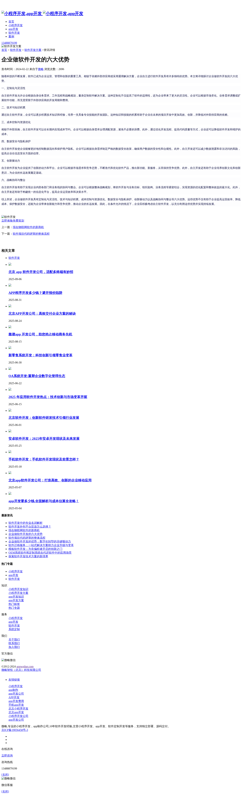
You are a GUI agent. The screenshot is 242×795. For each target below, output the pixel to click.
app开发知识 (16, 596)
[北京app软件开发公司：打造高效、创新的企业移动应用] (10, 472)
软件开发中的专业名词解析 (26, 522)
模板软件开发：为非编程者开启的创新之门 (35, 548)
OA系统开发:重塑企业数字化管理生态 (37, 376)
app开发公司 (16, 693)
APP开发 (14, 697)
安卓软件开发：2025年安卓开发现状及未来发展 (44, 438)
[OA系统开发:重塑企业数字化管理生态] (10, 368)
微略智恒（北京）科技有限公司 (21, 669)
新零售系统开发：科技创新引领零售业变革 (40, 355)
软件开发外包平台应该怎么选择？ (30, 526)
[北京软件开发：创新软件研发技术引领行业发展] (10, 410)
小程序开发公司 (18, 715)
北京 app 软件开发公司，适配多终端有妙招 (41, 272)
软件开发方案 (32, 49)
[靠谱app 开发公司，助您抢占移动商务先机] (10, 327)
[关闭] (5, 774)
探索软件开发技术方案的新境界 (28, 556)
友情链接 (14, 679)
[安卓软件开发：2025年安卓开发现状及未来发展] (10, 431)
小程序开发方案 (18, 592)
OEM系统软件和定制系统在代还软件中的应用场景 (40, 552)
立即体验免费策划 (12, 220)
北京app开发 (16, 712)
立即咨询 (7, 755)
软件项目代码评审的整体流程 (31, 233)
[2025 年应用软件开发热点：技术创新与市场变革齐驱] (10, 389)
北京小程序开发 (18, 708)
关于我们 (14, 639)
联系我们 (14, 643)
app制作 (13, 689)
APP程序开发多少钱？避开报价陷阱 (35, 293)
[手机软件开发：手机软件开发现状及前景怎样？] (10, 452)
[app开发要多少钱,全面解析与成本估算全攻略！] (10, 493)
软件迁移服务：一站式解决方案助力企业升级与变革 (41, 545)
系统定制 (14, 629)
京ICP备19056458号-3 (14, 729)
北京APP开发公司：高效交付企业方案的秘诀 (42, 313)
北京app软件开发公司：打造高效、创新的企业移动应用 (50, 480)
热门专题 (14, 607)
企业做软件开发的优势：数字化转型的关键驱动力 (40, 541)
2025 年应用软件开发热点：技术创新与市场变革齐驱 (48, 397)
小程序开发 (16, 25)
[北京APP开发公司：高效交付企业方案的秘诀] (10, 306)
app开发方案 (16, 600)
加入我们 (14, 646)
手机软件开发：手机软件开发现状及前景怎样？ (44, 459)
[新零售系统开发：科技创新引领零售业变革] (10, 347)
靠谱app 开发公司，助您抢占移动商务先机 (40, 334)
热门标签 (14, 604)
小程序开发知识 (18, 589)
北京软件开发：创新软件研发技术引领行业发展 (44, 417)
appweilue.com (24, 666)
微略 (41, 69)
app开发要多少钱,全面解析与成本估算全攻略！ (44, 501)
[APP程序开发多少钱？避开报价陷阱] (10, 285)
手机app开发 (16, 704)
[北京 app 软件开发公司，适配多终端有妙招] (10, 264)
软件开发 (14, 32)
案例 (11, 36)
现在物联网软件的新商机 (28, 227)
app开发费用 (16, 701)
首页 (11, 21)
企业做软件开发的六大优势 (26, 533)
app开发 (13, 29)
